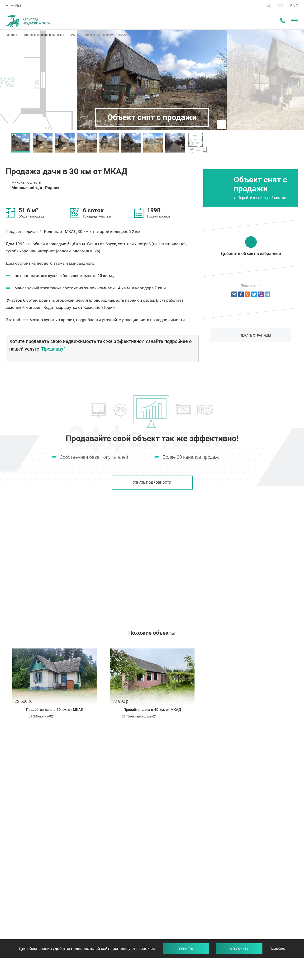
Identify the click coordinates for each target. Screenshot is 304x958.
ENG (294, 5)
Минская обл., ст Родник (35, 187)
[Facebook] (241, 294)
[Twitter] (254, 294)
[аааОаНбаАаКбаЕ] (234, 294)
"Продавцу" (52, 349)
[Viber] (261, 294)
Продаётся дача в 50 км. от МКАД (54, 710)
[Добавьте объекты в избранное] (280, 6)
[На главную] (28, 20)
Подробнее (277, 948)
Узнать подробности (152, 482)
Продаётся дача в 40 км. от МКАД (152, 710)
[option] (21, 143)
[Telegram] (267, 294)
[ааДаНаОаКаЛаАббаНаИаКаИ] (247, 294)
